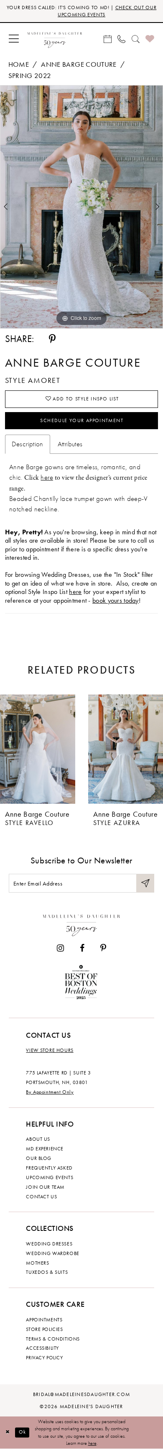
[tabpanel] (81, 207)
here (47, 477)
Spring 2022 (29, 75)
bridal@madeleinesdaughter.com (81, 1394)
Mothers (37, 1263)
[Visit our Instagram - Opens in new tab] (60, 948)
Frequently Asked (49, 1168)
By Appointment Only (50, 1092)
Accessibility (42, 1348)
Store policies (44, 1329)
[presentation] (37, 748)
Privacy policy (44, 1357)
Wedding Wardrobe (52, 1253)
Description (27, 444)
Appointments (44, 1319)
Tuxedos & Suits (47, 1272)
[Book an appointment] (107, 39)
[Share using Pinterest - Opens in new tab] (52, 339)
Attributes (70, 444)
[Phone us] (122, 39)
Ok (22, 1432)
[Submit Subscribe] (145, 883)
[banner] (55, 39)
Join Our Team (45, 1187)
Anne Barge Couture (79, 64)
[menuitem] (14, 39)
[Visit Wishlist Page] (150, 39)
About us (38, 1139)
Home (18, 64)
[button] (14, 39)
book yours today (115, 600)
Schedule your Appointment (81, 420)
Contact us (41, 1196)
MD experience (45, 1148)
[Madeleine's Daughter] (81, 924)
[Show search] (135, 39)
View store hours (49, 1050)
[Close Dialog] (7, 1432)
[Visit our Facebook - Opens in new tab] (82, 948)
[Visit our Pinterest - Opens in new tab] (103, 948)
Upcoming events (49, 1177)
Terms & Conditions (52, 1339)
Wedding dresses (49, 1243)
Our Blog (38, 1158)
